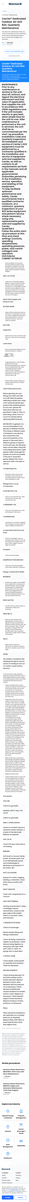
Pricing (18, 1178)
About (4, 1175)
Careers (4, 1178)
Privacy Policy (6, 1180)
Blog (17, 1180)
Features (18, 1175)
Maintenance (13, 15)
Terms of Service (7, 1183)
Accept (7, 1197)
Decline (20, 1197)
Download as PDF (14, 56)
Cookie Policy (14, 1190)
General (5, 15)
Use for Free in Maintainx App (14, 51)
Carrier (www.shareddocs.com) (13, 1028)
